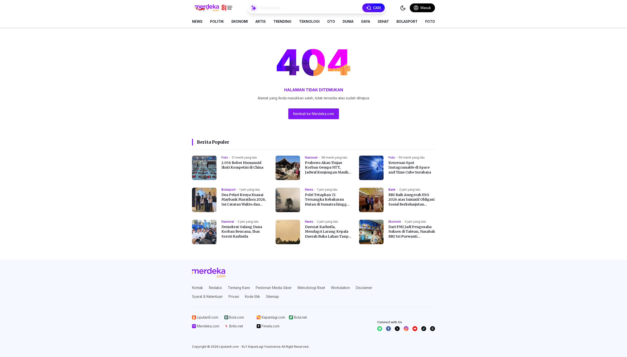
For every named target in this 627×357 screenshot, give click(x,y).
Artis (260, 21)
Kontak (197, 288)
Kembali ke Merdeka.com (313, 114)
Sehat (383, 21)
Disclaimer (364, 288)
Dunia (348, 21)
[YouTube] (414, 328)
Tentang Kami (239, 288)
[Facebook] (388, 328)
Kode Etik (252, 296)
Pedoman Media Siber (274, 288)
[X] (397, 328)
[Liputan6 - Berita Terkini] (208, 272)
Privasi (234, 296)
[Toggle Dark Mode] (403, 7)
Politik (217, 21)
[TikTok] (423, 328)
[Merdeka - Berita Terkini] (213, 8)
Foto (430, 21)
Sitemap (272, 296)
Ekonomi (239, 21)
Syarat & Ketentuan (207, 296)
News (197, 21)
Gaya (365, 21)
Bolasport (407, 21)
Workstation (340, 288)
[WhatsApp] (379, 328)
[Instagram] (406, 328)
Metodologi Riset (311, 288)
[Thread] (432, 328)
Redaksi (215, 288)
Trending (282, 21)
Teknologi (309, 21)
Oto (331, 21)
